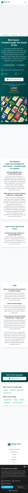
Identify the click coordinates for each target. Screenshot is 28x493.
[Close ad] (24, 233)
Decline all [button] (20, 487)
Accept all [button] (7, 487)
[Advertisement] (14, 246)
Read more (3, 478)
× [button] (26, 466)
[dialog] (14, 479)
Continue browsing (14, 259)
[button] (14, 490)
